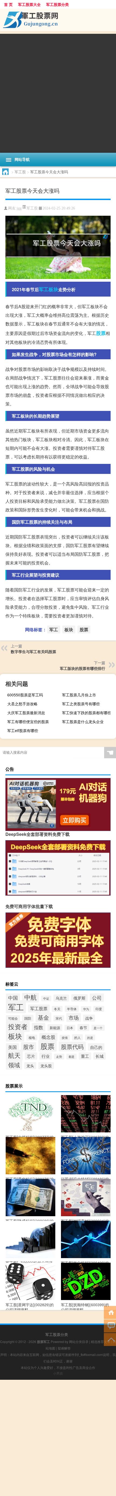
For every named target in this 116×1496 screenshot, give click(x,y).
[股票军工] (58, 20)
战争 (89, 1018)
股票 (101, 333)
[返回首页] (110, 1312)
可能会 (13, 1018)
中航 (30, 997)
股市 (28, 1046)
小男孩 (58, 1373)
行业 (46, 1056)
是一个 (98, 1028)
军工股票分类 (57, 4)
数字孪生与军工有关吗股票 (33, 651)
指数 (38, 1027)
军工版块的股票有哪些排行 (82, 668)
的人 (77, 1037)
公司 (97, 997)
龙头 (30, 1065)
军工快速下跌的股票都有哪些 (86, 712)
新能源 (55, 1027)
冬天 (57, 1009)
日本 (70, 1028)
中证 (46, 998)
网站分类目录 (78, 1341)
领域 (14, 1065)
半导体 (72, 1008)
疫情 (65, 1038)
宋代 (59, 1018)
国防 (27, 1018)
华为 (86, 1009)
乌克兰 (61, 998)
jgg (19, 208)
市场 (74, 1017)
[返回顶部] (110, 1339)
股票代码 (72, 1046)
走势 (59, 1057)
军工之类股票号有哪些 (81, 703)
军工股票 (38, 1008)
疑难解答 (64, 1348)
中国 (13, 997)
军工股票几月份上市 (79, 694)
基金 (43, 1017)
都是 (71, 1057)
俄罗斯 (79, 998)
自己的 (96, 1047)
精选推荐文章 (100, 1341)
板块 (53, 289)
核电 (32, 1037)
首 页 (8, 4)
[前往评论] (110, 1325)
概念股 (48, 1037)
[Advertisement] (58, 92)
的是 (90, 1037)
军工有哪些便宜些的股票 (28, 721)
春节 (83, 1027)
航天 (14, 1055)
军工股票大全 (29, 4)
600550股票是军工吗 (25, 694)
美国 (12, 1047)
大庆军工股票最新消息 (26, 712)
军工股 (20, 171)
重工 (85, 1056)
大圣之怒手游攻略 (22, 703)
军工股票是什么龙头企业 (83, 721)
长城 (99, 1056)
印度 (98, 1009)
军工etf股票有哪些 (22, 730)
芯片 (31, 1056)
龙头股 (46, 1065)
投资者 (18, 1026)
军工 (44, 289)
